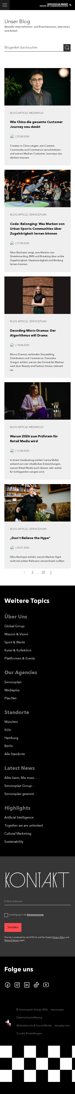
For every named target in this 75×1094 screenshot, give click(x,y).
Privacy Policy (58, 937)
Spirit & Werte (14, 642)
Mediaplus (12, 690)
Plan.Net (10, 698)
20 (43, 572)
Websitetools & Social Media (34, 1025)
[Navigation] (5, 5)
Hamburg (11, 738)
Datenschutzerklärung (29, 1017)
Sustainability (13, 842)
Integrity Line (62, 1025)
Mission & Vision (16, 634)
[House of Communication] (8, 1023)
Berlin (8, 746)
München (11, 722)
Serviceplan (12, 682)
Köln (7, 730)
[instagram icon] (17, 985)
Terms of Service (11, 940)
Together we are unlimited (23, 825)
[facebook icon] (7, 985)
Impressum (57, 1009)
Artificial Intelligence (19, 817)
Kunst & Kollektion (17, 650)
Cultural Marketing (17, 833)
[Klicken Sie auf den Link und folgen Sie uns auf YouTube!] (46, 985)
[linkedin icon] (27, 985)
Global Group (14, 626)
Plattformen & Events (19, 658)
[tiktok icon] (36, 985)
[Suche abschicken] (67, 47)
